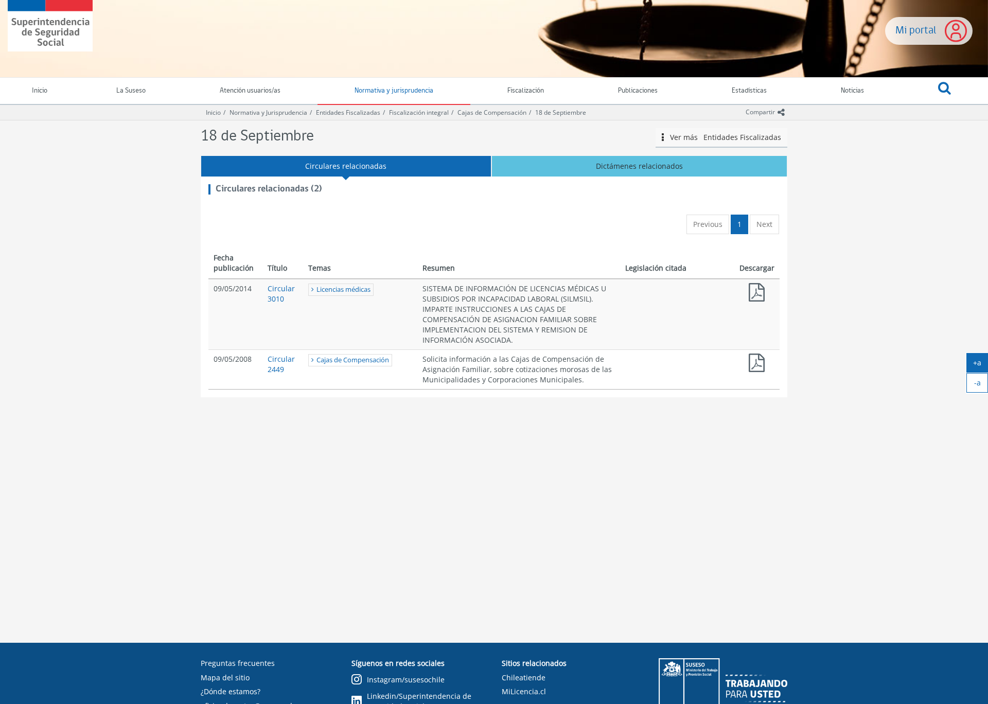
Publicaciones (638, 91)
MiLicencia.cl (524, 691)
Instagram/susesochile (406, 679)
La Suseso (131, 91)
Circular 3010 (281, 294)
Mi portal (916, 30)
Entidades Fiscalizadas (348, 112)
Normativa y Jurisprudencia (268, 112)
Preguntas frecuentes (238, 663)
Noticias (852, 91)
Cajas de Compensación (491, 112)
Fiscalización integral (419, 112)
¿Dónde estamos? (230, 691)
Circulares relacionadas (345, 166)
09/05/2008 (233, 359)
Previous (707, 224)
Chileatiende (523, 677)
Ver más (722, 137)
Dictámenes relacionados (639, 166)
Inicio (213, 112)
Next (764, 224)
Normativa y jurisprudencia (394, 91)
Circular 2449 (281, 364)
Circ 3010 (757, 294)
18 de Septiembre (560, 112)
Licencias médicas (343, 289)
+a (980, 365)
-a (981, 385)
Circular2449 (757, 365)
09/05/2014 (233, 288)
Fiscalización (525, 91)
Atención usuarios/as (250, 91)
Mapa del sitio (225, 677)
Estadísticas (749, 91)
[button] (944, 91)
